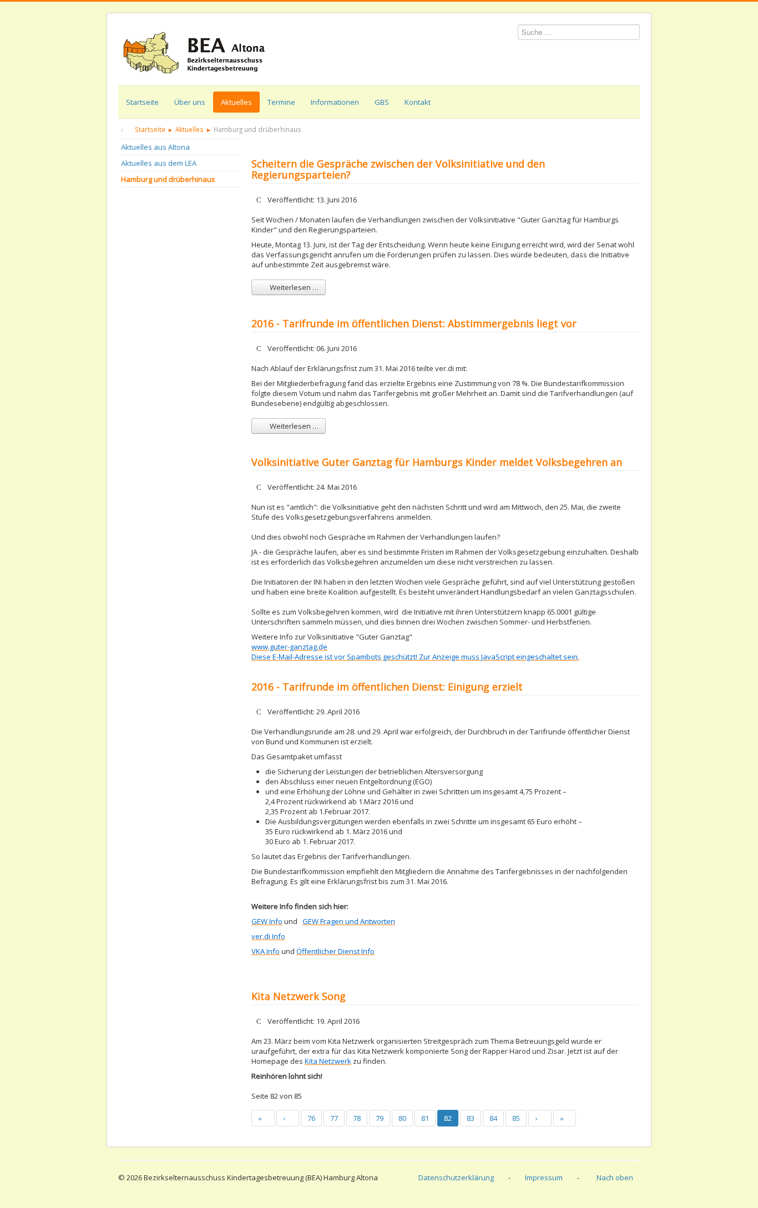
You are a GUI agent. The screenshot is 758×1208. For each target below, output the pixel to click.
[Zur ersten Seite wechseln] (263, 1118)
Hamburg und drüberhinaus (168, 179)
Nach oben (615, 1177)
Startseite (142, 102)
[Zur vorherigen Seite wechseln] (288, 1118)
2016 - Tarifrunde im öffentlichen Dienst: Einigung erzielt (387, 686)
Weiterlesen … (293, 287)
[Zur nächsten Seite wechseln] (540, 1118)
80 (402, 1118)
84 (493, 1118)
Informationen (335, 102)
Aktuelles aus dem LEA (158, 163)
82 (448, 1118)
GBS (382, 102)
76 (311, 1118)
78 (357, 1118)
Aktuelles (236, 102)
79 (379, 1118)
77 (334, 1118)
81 (425, 1118)
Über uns (189, 102)
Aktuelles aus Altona (155, 147)
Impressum (544, 1177)
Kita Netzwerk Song (298, 996)
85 (516, 1118)
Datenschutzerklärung (456, 1177)
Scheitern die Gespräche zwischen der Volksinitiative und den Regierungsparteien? (398, 169)
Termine (281, 102)
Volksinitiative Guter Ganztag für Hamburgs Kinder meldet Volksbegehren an (436, 462)
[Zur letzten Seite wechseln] (565, 1118)
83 (470, 1118)
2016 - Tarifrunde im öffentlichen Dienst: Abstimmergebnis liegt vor (414, 323)
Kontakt (418, 102)
